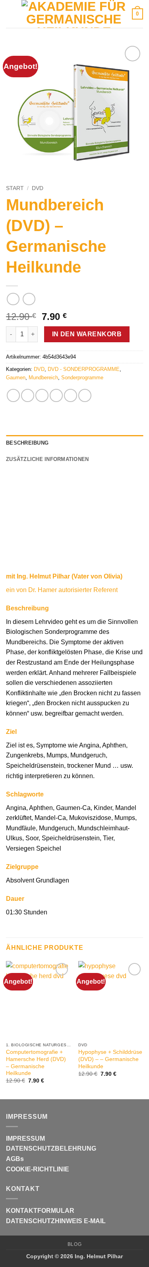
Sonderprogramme (82, 377)
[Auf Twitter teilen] (41, 395)
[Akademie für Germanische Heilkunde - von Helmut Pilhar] (73, 14)
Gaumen (15, 377)
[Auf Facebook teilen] (27, 395)
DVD (37, 188)
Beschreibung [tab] (27, 443)
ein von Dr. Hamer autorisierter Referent (62, 589)
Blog (74, 1244)
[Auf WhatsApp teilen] (13, 395)
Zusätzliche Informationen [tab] (47, 459)
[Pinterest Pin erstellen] (70, 395)
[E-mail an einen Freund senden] (56, 395)
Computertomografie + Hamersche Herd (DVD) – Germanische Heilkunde (36, 1062)
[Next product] (13, 299)
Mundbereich (43, 377)
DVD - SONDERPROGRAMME (84, 369)
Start (15, 188)
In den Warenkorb (87, 334)
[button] (10, 14)
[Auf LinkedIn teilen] (84, 395)
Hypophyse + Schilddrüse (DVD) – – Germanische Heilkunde (110, 1059)
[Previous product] (29, 299)
